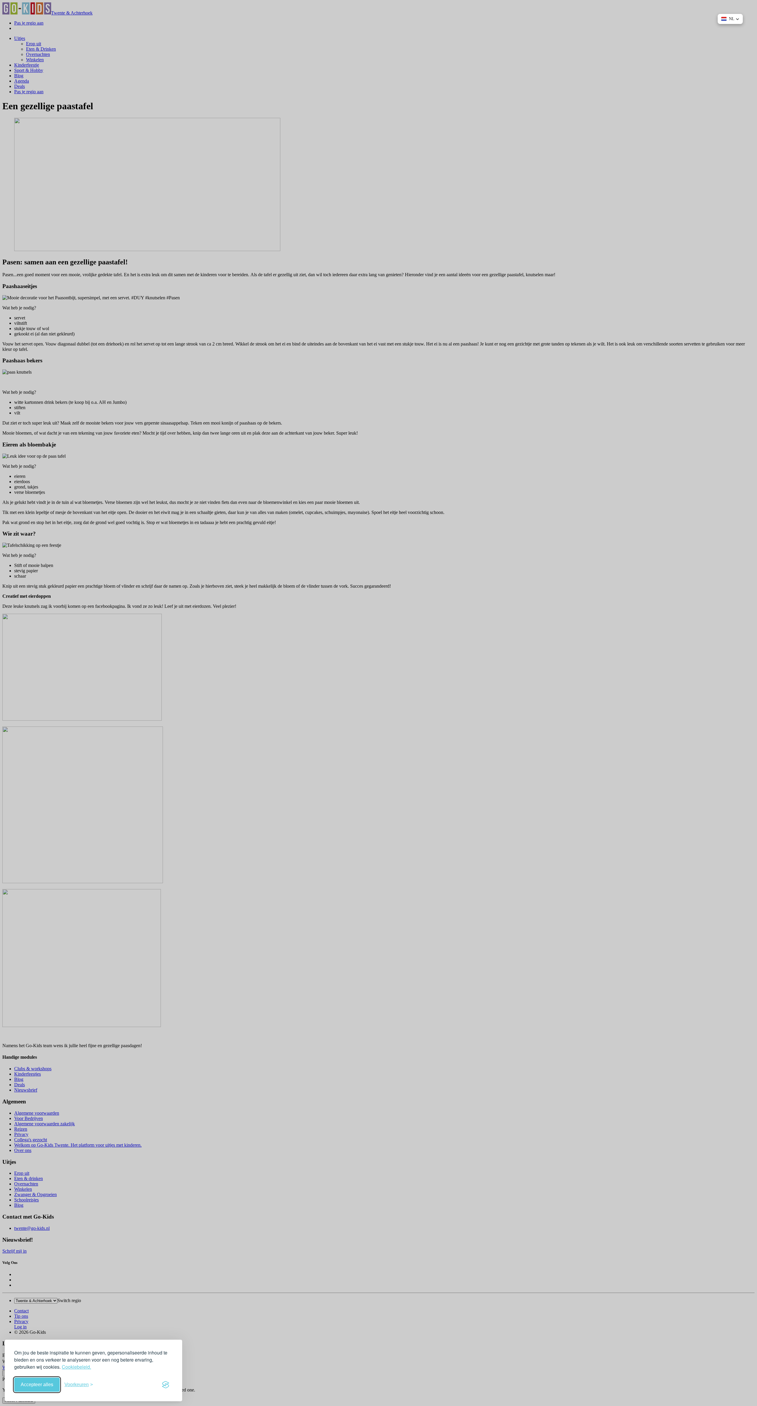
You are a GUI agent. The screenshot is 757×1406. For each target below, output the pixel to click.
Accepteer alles (37, 1384)
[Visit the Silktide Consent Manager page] (165, 1385)
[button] (730, 19)
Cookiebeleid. (76, 1366)
